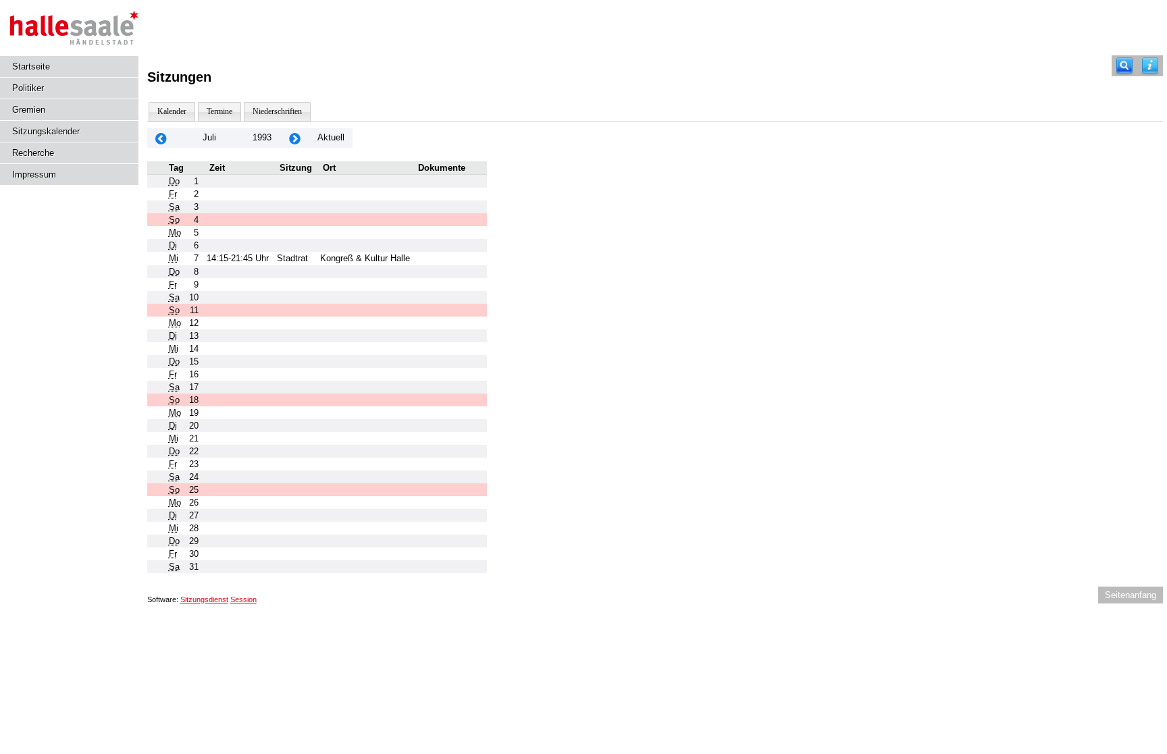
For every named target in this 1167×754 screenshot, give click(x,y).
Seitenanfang (1130, 595)
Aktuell (330, 137)
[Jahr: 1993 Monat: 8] (294, 138)
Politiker (28, 88)
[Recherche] (1124, 65)
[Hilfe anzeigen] (1150, 65)
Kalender (171, 111)
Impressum (34, 174)
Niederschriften (277, 111)
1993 (262, 137)
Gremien (28, 110)
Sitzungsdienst (204, 599)
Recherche (33, 153)
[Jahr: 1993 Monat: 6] (161, 138)
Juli (209, 137)
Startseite (31, 66)
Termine (219, 111)
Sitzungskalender (46, 131)
